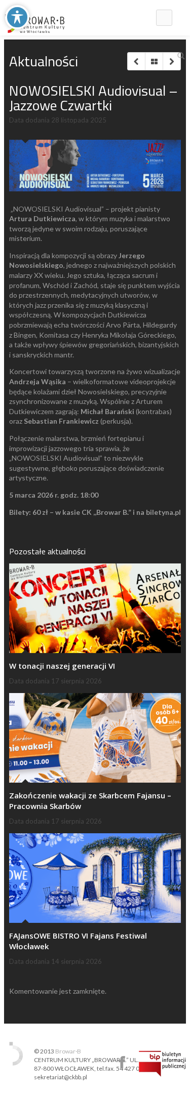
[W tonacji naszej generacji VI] (95, 608)
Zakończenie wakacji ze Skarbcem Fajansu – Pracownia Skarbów (90, 800)
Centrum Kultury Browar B (122, 1062)
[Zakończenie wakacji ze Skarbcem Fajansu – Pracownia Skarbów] (95, 738)
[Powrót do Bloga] (154, 61)
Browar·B (68, 1051)
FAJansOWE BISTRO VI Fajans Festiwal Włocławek (78, 940)
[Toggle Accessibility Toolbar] (17, 17)
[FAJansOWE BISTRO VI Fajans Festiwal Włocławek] (95, 878)
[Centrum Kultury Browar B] (34, 17)
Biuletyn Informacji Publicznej (162, 1063)
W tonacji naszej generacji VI (62, 666)
